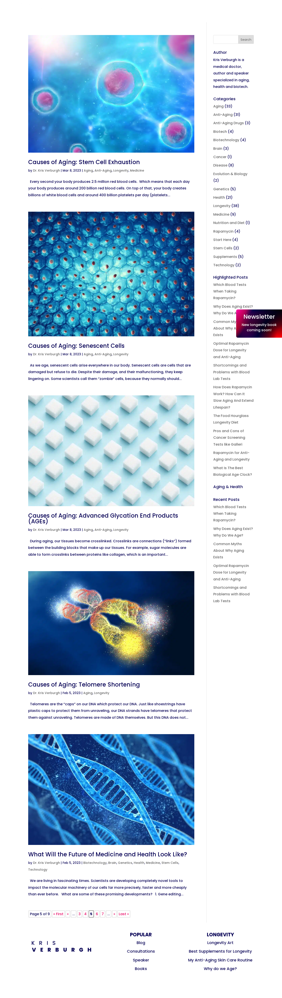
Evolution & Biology (230, 173)
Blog (141, 942)
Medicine (137, 170)
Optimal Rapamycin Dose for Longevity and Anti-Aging (231, 350)
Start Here (222, 239)
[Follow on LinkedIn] (255, 10)
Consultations (128, 19)
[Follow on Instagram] (230, 10)
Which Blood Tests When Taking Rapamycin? (229, 291)
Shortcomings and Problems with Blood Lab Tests (231, 372)
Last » (124, 914)
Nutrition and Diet (229, 222)
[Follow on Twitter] (242, 10)
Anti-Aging (103, 170)
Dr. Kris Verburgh (46, 170)
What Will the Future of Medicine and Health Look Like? (107, 854)
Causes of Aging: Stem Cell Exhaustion (84, 162)
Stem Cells (169, 863)
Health (139, 863)
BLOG (98, 13)
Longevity (120, 170)
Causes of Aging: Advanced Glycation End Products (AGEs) (103, 518)
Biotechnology (95, 863)
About (167, 19)
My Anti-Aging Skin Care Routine (220, 960)
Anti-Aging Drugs (228, 123)
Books (150, 13)
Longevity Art (220, 942)
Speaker (178, 13)
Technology (37, 869)
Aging (88, 170)
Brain (112, 863)
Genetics (125, 863)
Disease (220, 165)
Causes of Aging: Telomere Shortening (84, 685)
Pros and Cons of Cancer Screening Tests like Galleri (229, 437)
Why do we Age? (220, 968)
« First (58, 914)
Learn (121, 13)
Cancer (219, 156)
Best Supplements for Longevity (220, 951)
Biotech (220, 131)
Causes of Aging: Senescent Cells (76, 346)
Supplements (225, 256)
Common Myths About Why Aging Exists (228, 328)
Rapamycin (223, 231)
